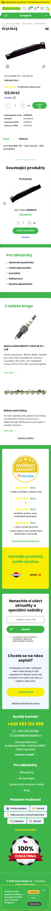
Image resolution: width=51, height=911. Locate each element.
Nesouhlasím (34, 904)
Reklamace (16, 278)
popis (6, 139)
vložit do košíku (39, 106)
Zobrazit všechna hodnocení (25, 541)
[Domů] (3, 22)
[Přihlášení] (42, 8)
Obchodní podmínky (21, 262)
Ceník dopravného (20, 268)
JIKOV (5, 26)
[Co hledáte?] (24, 9)
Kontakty (14, 273)
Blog (26, 790)
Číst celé (8, 372)
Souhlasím (33, 892)
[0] (29, 8)
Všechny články (25, 438)
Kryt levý (13, 26)
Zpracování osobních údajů (27, 784)
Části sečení (27, 24)
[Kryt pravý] (25, 193)
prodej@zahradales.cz (27, 735)
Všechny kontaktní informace (25, 703)
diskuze (23, 139)
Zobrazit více (11, 80)
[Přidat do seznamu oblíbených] (7, 66)
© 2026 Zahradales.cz (19, 881)
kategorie (25, 15)
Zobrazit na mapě (24, 754)
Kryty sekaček (40, 24)
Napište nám (25, 692)
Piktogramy (27, 772)
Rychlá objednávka (20, 284)
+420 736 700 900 (28, 731)
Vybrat (33, 898)
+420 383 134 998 (25, 724)
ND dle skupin (27, 778)
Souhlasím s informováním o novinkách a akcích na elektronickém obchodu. (25, 639)
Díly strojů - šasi (13, 24)
